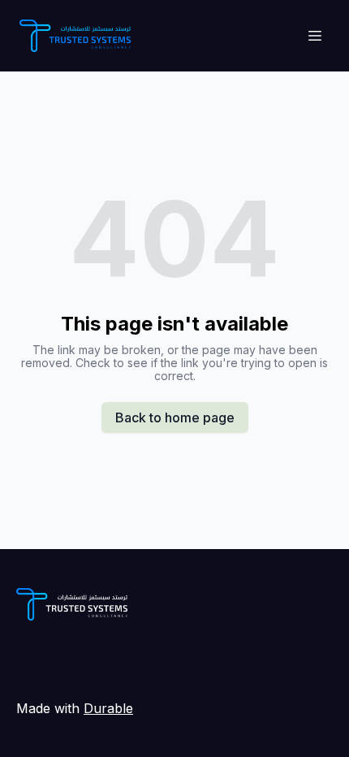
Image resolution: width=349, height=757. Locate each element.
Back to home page (175, 417)
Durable (108, 708)
